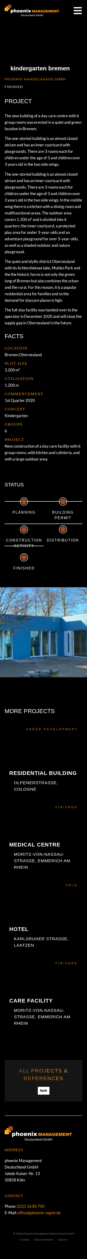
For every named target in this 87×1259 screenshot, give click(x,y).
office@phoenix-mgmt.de (39, 1212)
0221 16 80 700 (31, 1206)
